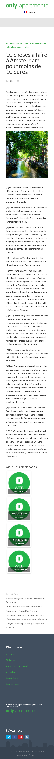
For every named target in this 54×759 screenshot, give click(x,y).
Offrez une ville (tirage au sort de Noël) (24, 606)
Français (32, 12)
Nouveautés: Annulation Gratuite (22, 611)
